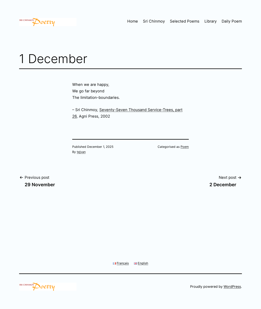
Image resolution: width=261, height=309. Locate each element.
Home (132, 21)
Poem (185, 147)
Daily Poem (232, 21)
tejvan (81, 152)
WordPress (232, 287)
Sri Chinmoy (154, 21)
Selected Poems (184, 21)
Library (210, 21)
